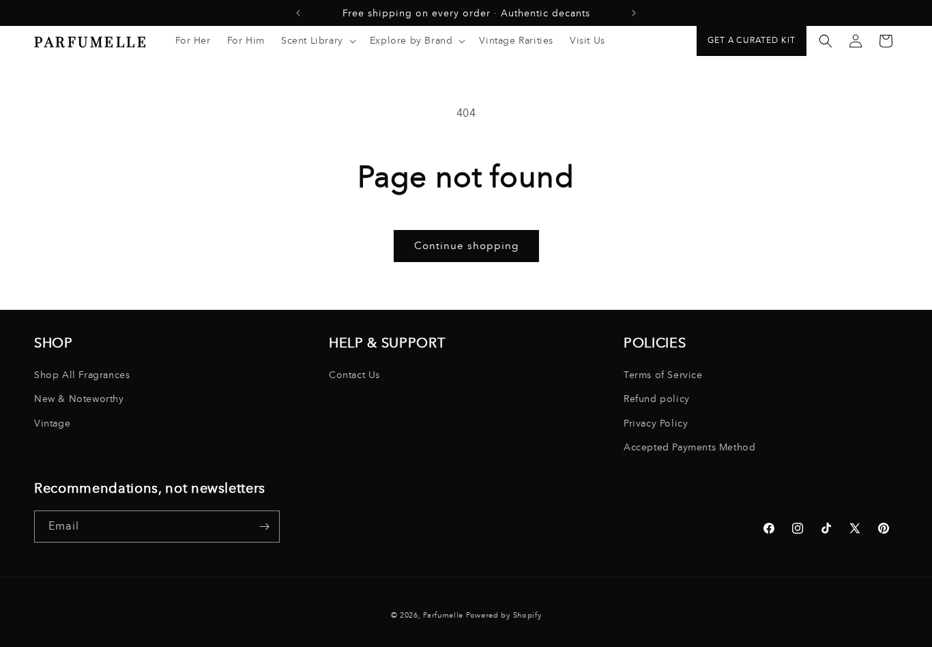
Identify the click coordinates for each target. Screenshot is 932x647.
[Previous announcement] (298, 13)
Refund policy (657, 399)
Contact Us (354, 375)
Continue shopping (466, 246)
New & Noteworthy (79, 399)
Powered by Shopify (504, 615)
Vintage (52, 423)
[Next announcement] (634, 13)
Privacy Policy (656, 423)
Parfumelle (443, 615)
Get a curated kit (752, 40)
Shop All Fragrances (82, 375)
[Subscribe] (264, 527)
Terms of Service (663, 375)
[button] (317, 41)
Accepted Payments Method (689, 447)
